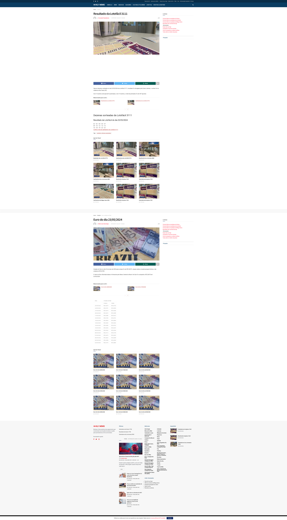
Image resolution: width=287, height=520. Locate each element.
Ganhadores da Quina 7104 (145, 179)
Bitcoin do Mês (148, 431)
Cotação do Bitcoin (149, 438)
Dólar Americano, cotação (149, 444)
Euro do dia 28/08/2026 (106, 287)
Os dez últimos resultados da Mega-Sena (172, 22)
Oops (158, 438)
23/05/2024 (113, 17)
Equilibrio (147, 450)
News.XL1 (109, 4)
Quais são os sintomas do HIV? (134, 492)
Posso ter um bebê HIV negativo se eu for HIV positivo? (132, 501)
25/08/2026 (96, 392)
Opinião (159, 440)
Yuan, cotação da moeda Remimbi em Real (162, 470)
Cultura (146, 440)
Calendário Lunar (149, 433)
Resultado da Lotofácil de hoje (170, 23)
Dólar (175, 1)
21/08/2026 (142, 392)
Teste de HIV (147, 1)
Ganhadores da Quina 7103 (145, 200)
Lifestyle (149, 4)
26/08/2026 (142, 371)
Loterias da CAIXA (154, 1)
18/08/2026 (142, 413)
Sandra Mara (124, 458)
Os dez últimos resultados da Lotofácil (172, 20)
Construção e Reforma (148, 435)
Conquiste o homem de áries (169, 28)
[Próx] (128, 109)
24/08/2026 (119, 392)
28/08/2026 (96, 160)
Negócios (121, 4)
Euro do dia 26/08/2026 (144, 370)
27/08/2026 (96, 202)
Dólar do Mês (148, 447)
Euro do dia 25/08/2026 (99, 391)
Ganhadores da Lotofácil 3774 (142, 100)
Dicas (146, 441)
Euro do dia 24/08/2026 (122, 391)
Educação (147, 449)
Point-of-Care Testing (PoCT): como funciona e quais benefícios (134, 475)
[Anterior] (125, 109)
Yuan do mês (160, 466)
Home (94, 9)
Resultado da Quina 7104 (122, 179)
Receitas (159, 457)
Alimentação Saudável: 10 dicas (187, 1)
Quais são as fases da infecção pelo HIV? (129, 456)
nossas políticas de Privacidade (158, 518)
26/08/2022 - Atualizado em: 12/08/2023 (128, 460)
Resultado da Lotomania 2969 (146, 158)
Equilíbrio (128, 4)
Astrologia (147, 429)
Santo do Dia (170, 1)
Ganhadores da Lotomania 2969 (101, 179)
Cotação (99, 215)
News (115, 4)
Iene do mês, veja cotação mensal (149, 467)
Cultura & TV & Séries (139, 4)
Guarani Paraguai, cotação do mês (149, 460)
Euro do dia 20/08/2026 (99, 412)
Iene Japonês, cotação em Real (149, 470)
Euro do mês (148, 454)
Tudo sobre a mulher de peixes (170, 32)
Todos (125, 438)
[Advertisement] (126, 69)
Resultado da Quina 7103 (122, 200)
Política (159, 450)
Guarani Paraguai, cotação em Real (149, 463)
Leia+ (121, 469)
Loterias (98, 9)
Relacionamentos (161, 459)
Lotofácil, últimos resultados (104, 133)
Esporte (147, 452)
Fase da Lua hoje (148, 481)
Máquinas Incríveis (161, 433)
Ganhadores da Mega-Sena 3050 (101, 200)
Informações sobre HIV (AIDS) (135, 438)
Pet (158, 449)
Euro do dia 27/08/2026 (140, 287)
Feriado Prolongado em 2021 (151, 484)
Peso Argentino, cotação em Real (161, 446)
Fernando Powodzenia (103, 17)
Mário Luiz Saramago (103, 223)
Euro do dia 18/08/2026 (144, 412)
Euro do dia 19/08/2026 (122, 412)
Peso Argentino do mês (161, 443)
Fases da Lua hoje (163, 1)
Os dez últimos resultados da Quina (171, 18)
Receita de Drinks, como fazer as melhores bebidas (161, 454)
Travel (158, 465)
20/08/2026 (96, 413)
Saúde (158, 463)
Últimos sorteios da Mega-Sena (152, 482)
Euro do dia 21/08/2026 (144, 391)
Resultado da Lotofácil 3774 (107, 100)
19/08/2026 (119, 413)
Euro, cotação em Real (106, 215)
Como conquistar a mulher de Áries (171, 30)
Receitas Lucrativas (159, 4)
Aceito (170, 518)
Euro (178, 1)
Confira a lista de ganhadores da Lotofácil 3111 (105, 129)
